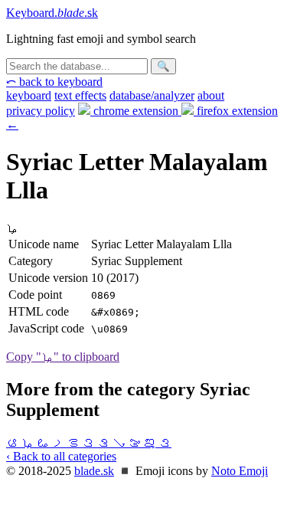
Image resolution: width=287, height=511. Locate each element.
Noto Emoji (239, 470)
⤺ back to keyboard (54, 81)
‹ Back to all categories (61, 456)
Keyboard (52, 12)
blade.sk (94, 470)
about (210, 95)
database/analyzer (151, 95)
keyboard (28, 95)
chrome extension (135, 110)
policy (40, 110)
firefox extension (236, 110)
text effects (80, 95)
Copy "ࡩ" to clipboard (62, 356)
